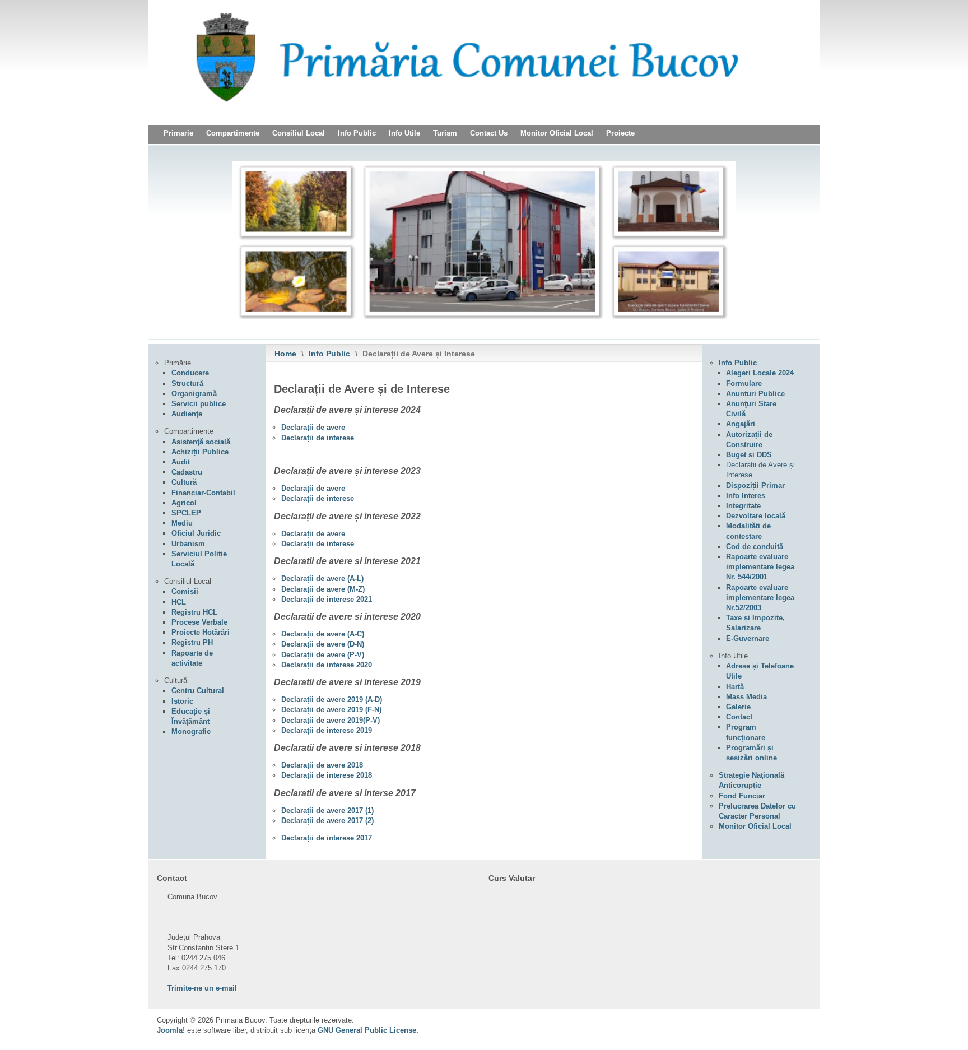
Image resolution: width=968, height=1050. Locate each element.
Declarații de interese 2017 (326, 838)
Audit (180, 462)
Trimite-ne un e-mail (202, 988)
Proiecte (620, 133)
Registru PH (192, 642)
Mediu (182, 523)
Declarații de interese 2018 (326, 775)
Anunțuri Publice (755, 393)
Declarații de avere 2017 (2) (327, 820)
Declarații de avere (313, 427)
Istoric (182, 701)
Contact (739, 717)
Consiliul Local (298, 133)
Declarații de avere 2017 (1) (327, 810)
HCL (178, 602)
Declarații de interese (317, 438)
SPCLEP (186, 513)
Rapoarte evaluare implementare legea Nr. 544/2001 (760, 566)
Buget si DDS (749, 454)
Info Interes (745, 495)
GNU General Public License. (368, 1030)
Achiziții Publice (200, 452)
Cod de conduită (754, 546)
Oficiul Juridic (196, 533)
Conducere (190, 373)
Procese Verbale (199, 622)
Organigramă (194, 393)
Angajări (740, 424)
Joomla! (171, 1030)
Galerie (738, 707)
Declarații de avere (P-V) (322, 655)
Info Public (357, 133)
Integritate (743, 505)
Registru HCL (194, 612)
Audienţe (186, 414)
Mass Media (746, 697)
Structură (187, 383)
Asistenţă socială (200, 442)
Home (285, 353)
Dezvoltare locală (755, 516)
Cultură (184, 482)
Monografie (191, 731)
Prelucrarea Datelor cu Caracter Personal (757, 811)
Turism (445, 133)
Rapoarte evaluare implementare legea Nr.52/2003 (760, 597)
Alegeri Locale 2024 (760, 373)
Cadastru (186, 472)
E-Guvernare (747, 638)
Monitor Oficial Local (556, 133)
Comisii (184, 591)
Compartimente (232, 133)
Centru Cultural (197, 690)
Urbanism (188, 544)
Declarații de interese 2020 (326, 665)
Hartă (735, 686)
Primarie (178, 133)
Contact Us (489, 133)
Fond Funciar (742, 796)
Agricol (184, 503)
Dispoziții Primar (755, 485)
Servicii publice (198, 403)
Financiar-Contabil (203, 493)
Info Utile (404, 133)
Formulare (744, 383)
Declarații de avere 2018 (322, 765)
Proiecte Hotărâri (200, 632)
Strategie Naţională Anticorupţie (751, 780)
